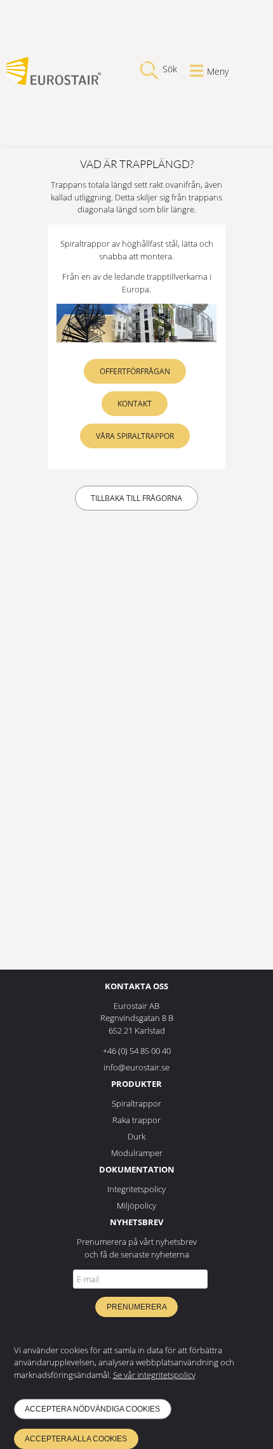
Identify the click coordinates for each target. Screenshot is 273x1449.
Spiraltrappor (136, 1103)
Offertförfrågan (135, 371)
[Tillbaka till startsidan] (54, 82)
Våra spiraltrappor (135, 436)
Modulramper (137, 1153)
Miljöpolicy (136, 1205)
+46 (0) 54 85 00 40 (137, 1050)
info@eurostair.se (136, 1067)
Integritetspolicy (136, 1189)
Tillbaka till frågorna (136, 498)
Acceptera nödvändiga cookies (92, 1409)
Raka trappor (136, 1120)
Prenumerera (137, 1307)
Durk (136, 1136)
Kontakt (134, 403)
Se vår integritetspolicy (154, 1375)
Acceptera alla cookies (76, 1438)
